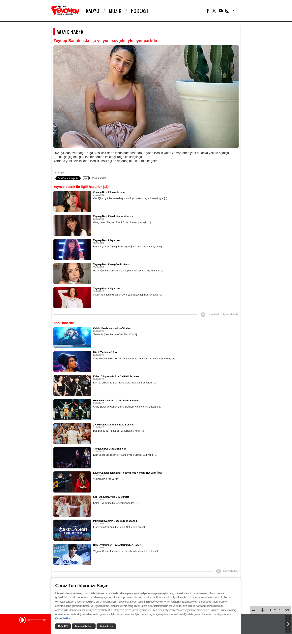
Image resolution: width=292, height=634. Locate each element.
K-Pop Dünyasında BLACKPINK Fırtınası (116, 376)
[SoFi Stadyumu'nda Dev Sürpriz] (72, 505)
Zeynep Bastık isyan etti (106, 240)
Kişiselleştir (106, 626)
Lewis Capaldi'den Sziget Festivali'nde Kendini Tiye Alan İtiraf (127, 472)
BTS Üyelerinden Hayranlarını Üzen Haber (117, 545)
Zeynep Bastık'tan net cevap (109, 192)
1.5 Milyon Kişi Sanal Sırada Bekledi (113, 424)
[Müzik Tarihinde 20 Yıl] (72, 361)
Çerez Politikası (63, 618)
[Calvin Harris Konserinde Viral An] (72, 337)
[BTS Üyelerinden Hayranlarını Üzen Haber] (72, 554)
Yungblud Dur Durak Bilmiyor (109, 448)
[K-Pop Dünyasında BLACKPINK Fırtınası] (72, 385)
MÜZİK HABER (70, 31)
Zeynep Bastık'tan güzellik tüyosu (112, 264)
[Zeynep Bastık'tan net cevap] (72, 201)
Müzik (115, 10)
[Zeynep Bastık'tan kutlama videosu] (72, 225)
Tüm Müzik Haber (231, 571)
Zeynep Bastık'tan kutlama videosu (113, 216)
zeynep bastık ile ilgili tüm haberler (223, 314)
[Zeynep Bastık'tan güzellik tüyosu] (72, 273)
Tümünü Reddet (84, 626)
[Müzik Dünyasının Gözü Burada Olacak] (72, 530)
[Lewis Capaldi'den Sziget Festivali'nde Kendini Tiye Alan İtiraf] (72, 481)
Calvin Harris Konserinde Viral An (112, 328)
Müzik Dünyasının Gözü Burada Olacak (115, 521)
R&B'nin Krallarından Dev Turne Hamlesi (116, 400)
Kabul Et (63, 626)
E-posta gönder (97, 178)
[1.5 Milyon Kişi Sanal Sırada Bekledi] (72, 433)
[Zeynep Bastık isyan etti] (72, 249)
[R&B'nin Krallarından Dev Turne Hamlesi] (72, 409)
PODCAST (140, 10)
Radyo (92, 10)
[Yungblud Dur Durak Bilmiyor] (72, 457)
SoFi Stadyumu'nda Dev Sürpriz (111, 496)
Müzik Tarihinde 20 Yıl (105, 352)
